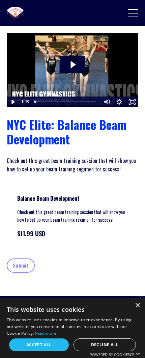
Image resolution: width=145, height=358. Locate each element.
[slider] (66, 102)
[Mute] (106, 102)
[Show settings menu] (119, 102)
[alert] (72, 328)
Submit (21, 265)
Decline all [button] (104, 345)
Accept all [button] (39, 345)
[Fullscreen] (132, 102)
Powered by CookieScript (115, 354)
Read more (46, 333)
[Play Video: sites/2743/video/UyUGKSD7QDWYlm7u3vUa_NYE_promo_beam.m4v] (73, 64)
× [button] (137, 305)
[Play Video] (12, 102)
